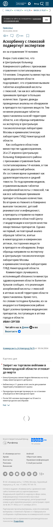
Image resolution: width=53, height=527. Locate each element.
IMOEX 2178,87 (40, 10)
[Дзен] (17, 474)
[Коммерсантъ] (5, 3)
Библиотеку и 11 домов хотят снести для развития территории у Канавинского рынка (24, 385)
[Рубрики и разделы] (47, 3)
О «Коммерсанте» (12, 453)
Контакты (8, 459)
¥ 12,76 (28, 10)
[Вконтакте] (11, 474)
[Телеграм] (5, 474)
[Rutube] (29, 474)
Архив (6, 456)
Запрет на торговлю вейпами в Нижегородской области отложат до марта (26, 368)
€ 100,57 (18, 10)
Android (30, 453)
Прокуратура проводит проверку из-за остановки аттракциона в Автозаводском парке (24, 392)
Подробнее (19, 521)
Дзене (25, 327)
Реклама (7, 463)
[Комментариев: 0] (12, 36)
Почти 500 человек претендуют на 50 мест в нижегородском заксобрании (22, 399)
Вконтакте (11, 331)
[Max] (35, 474)
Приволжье (8, 27)
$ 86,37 (9, 10)
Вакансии (7, 466)
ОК (46, 19)
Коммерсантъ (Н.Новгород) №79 (19, 348)
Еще (4, 405)
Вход (36, 3)
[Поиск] (42, 3)
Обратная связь (34, 456)
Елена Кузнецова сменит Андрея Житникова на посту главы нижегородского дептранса (25, 378)
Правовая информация (37, 459)
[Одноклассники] (23, 474)
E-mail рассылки (34, 463)
